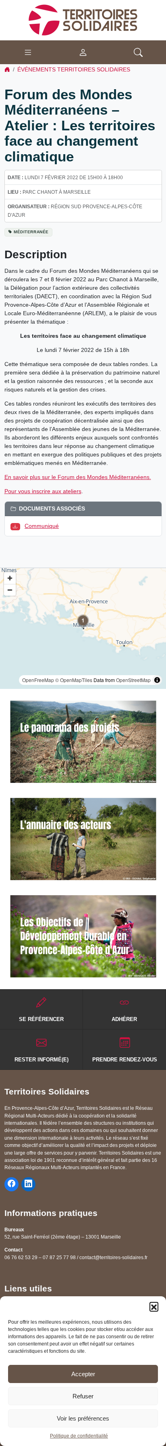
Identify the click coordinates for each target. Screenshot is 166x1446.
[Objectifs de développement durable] (83, 936)
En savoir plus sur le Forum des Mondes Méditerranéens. (77, 477)
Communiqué (42, 526)
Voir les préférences (83, 1418)
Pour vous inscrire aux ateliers (42, 491)
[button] (154, 1306)
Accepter (83, 1374)
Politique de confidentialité (79, 1436)
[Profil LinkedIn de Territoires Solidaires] (28, 1184)
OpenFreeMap (38, 679)
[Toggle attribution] (157, 680)
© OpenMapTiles (73, 679)
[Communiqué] (16, 526)
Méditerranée (31, 232)
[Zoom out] (10, 590)
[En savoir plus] (83, 741)
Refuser (83, 1396)
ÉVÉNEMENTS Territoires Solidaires (73, 69)
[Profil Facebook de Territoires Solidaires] (11, 1184)
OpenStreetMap (133, 679)
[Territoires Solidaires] (83, 20)
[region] (83, 628)
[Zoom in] (10, 578)
